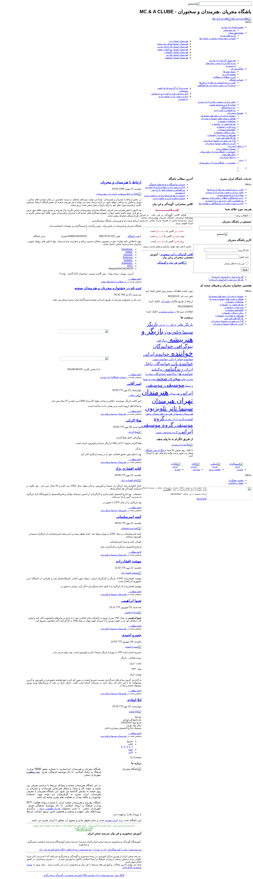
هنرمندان (173, 393)
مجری (149, 374)
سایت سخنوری (166, 311)
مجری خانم (186, 379)
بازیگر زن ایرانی (167, 324)
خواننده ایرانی (156, 354)
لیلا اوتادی (134, 700)
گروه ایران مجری (174, 419)
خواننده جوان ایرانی (180, 359)
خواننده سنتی (160, 359)
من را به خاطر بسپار (234, 263)
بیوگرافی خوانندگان (173, 346)
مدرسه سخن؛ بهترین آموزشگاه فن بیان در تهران (117, 849)
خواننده (181, 353)
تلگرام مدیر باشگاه (154, 450)
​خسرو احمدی (131, 635)
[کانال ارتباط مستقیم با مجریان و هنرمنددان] (118, 194)
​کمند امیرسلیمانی (128, 517)
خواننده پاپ (181, 363)
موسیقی (173, 385)
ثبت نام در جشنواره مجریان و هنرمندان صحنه (108, 288)
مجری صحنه (168, 378)
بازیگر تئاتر (184, 325)
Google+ (128, 254)
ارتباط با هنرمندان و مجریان (120, 182)
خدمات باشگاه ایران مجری (113, 377)
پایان (130, 752)
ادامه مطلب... (134, 278)
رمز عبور (244, 256)
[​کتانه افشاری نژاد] (131, 480)
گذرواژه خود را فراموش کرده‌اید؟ (227, 276)
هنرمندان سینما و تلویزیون (113, 414)
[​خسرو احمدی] (133, 646)
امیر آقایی (134, 384)
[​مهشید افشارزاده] (131, 573)
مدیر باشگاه (133, 236)
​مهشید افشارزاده (128, 561)
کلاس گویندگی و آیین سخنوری (176, 254)
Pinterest (128, 257)
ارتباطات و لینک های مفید (113, 281)
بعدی (130, 749)
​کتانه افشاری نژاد (128, 469)
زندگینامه (173, 369)
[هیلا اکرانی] (134, 432)
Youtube (128, 260)
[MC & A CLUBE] (231, 19)
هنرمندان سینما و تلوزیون (178, 413)
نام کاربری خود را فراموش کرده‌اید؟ (226, 279)
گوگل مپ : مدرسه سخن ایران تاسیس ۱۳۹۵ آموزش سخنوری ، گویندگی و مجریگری (83, 875)
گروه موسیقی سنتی (166, 432)
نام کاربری (244, 250)
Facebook (127, 249)
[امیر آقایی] (134, 395)
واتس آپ (165, 301)
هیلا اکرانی (133, 420)
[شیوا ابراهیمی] (133, 612)
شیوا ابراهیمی (131, 601)
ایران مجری (111, 820)
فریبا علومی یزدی (49, 808)
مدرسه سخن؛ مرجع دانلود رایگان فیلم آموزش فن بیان (65, 849)
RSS (130, 265)
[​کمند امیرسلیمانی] (131, 528)
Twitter (129, 252)
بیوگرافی (161, 340)
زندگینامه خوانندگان (165, 374)
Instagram (127, 263)
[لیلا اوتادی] (135, 711)
